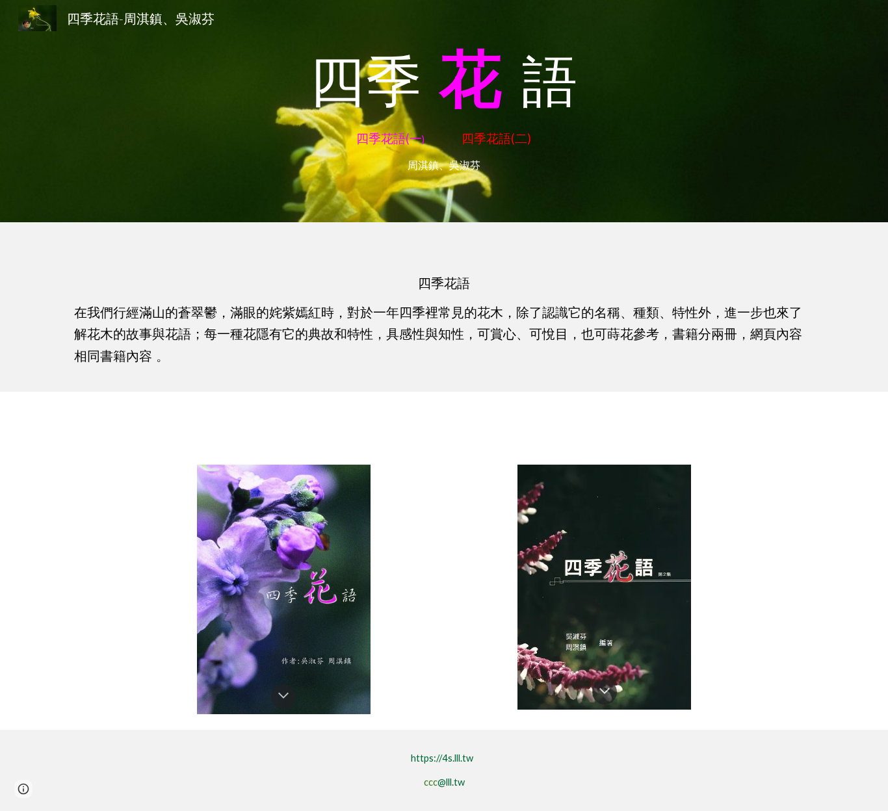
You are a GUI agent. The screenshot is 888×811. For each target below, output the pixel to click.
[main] (444, 79)
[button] (283, 696)
